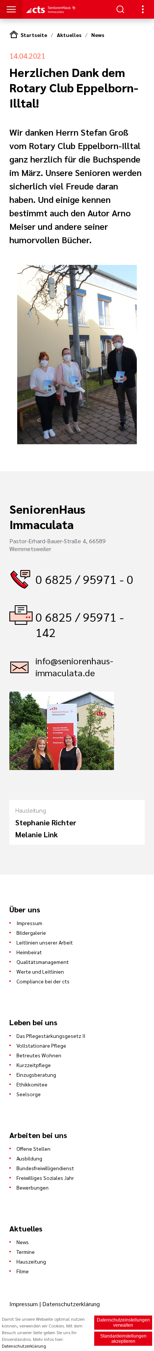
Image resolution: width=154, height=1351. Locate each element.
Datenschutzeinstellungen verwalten (123, 1322)
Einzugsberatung (36, 1074)
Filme (22, 1271)
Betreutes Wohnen (38, 1055)
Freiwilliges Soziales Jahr (45, 1177)
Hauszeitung (31, 1261)
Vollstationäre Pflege (41, 1045)
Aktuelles (69, 34)
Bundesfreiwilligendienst (45, 1168)
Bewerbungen (32, 1187)
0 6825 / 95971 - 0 (84, 579)
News (97, 34)
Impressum (29, 922)
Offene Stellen (33, 1148)
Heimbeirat (29, 952)
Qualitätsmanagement (42, 961)
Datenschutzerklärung (71, 1304)
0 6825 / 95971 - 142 (80, 624)
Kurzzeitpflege (33, 1064)
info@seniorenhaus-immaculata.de (74, 666)
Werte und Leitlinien (40, 971)
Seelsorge (28, 1094)
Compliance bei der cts (43, 981)
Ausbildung (29, 1158)
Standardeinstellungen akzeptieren (123, 1338)
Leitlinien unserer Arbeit (44, 942)
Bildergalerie (31, 932)
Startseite (34, 34)
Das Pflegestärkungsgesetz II (50, 1035)
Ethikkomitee (31, 1084)
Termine (25, 1251)
